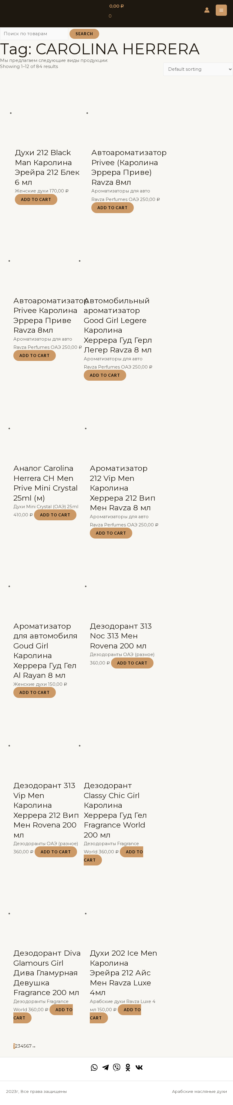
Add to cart (36, 199)
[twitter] (116, 1067)
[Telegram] (105, 1067)
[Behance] (128, 1067)
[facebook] (94, 1067)
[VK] (139, 1067)
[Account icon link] (207, 10)
